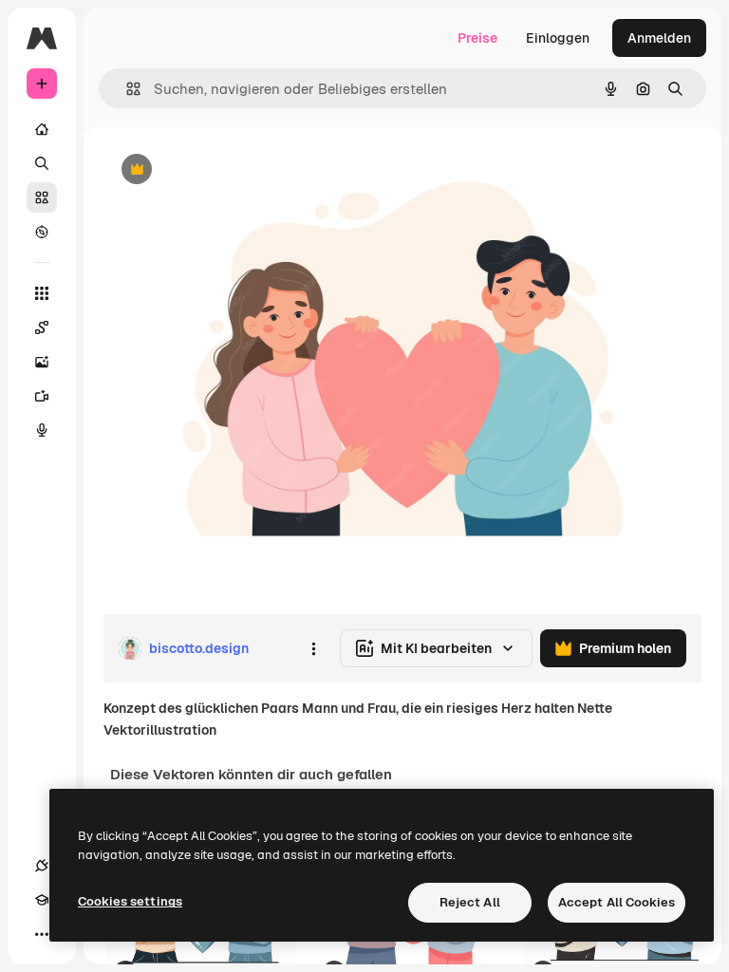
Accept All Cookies (616, 902)
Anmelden (659, 38)
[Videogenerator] (42, 396)
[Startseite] (42, 129)
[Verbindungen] (42, 865)
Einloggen (557, 38)
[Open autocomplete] (126, 89)
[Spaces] (42, 327)
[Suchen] (42, 163)
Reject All (469, 902)
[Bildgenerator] (42, 361)
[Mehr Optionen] (313, 648)
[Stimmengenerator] (42, 430)
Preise (477, 38)
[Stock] (42, 197)
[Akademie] (42, 900)
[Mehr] (42, 934)
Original (224, 170)
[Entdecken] (42, 231)
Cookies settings (130, 901)
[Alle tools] (42, 293)
